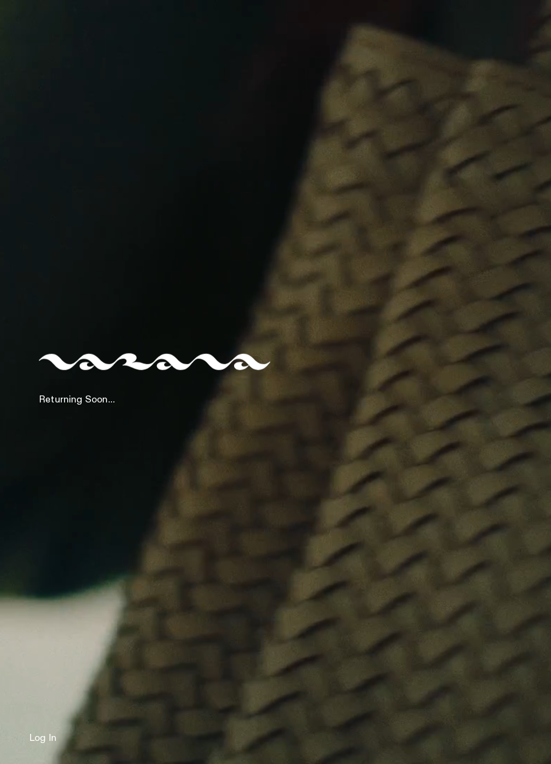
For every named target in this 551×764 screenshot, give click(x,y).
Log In (42, 738)
